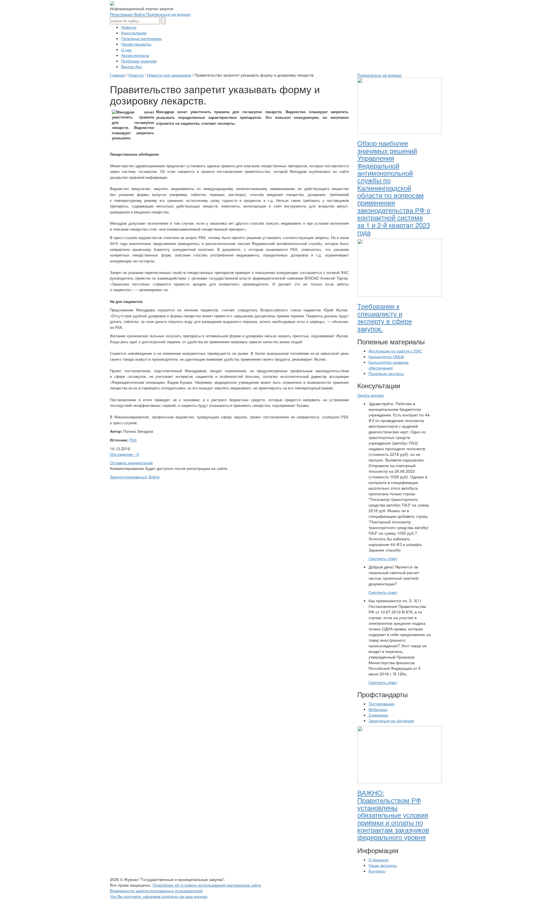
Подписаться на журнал (168, 14)
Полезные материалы (141, 38)
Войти (139, 14)
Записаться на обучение (391, 720)
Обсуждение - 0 (124, 454)
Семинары (378, 715)
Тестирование (381, 703)
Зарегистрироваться (128, 476)
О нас (126, 49)
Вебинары (378, 709)
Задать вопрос (370, 395)
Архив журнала (135, 55)
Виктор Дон (131, 66)
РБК (133, 440)
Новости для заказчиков (169, 75)
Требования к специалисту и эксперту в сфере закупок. (384, 317)
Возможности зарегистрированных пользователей (156, 890)
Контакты (377, 871)
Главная (117, 75)
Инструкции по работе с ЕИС (395, 351)
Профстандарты (136, 44)
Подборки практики (139, 61)
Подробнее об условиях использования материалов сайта (206, 885)
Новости (128, 27)
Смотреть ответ (383, 558)
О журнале (379, 859)
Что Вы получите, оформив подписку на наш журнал (158, 896)
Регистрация (121, 14)
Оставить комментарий (131, 462)
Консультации (134, 32)
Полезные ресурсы (386, 373)
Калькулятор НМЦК (386, 356)
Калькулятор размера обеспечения (389, 365)
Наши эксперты (383, 865)
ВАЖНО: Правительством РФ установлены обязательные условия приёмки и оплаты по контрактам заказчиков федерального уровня (393, 815)
